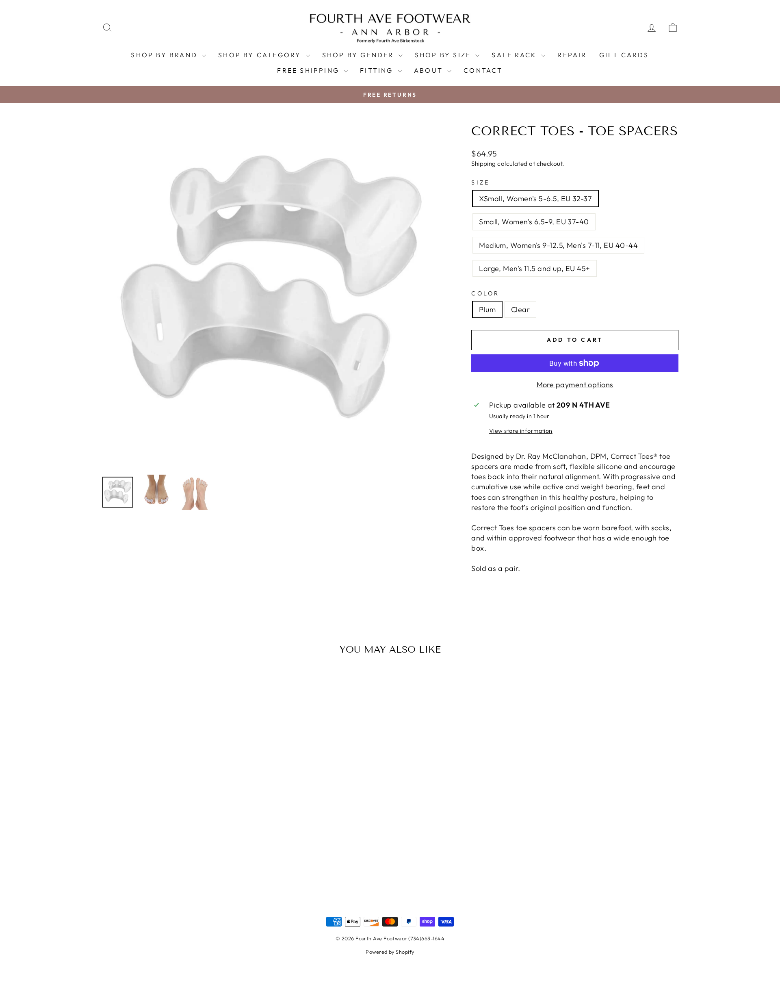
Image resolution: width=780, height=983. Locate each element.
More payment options (575, 384)
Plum (487, 309)
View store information (520, 430)
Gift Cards (624, 55)
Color (485, 293)
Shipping (483, 163)
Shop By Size (444, 55)
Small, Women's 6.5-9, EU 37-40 (534, 221)
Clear (520, 309)
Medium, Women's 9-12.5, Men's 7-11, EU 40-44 (558, 245)
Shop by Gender (359, 55)
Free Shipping (309, 70)
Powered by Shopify (390, 951)
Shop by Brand (165, 55)
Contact (483, 70)
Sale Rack (515, 55)
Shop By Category (260, 55)
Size (480, 182)
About (429, 70)
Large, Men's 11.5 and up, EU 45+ (534, 268)
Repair (572, 55)
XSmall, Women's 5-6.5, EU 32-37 (535, 198)
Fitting (378, 70)
